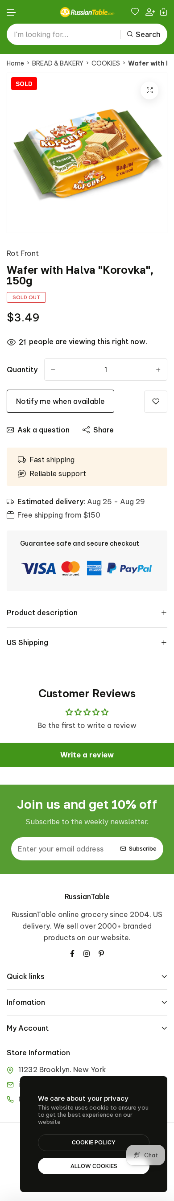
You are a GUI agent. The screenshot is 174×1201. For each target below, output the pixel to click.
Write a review (87, 754)
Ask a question (43, 429)
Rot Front (23, 253)
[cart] (163, 11)
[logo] (87, 12)
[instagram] (86, 952)
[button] (12, 12)
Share (103, 429)
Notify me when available (60, 401)
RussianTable (87, 896)
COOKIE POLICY (94, 1142)
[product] (149, 90)
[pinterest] (101, 952)
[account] (150, 12)
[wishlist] (136, 11)
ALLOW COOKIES (93, 1165)
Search (148, 34)
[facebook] (72, 952)
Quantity (22, 369)
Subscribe (143, 848)
